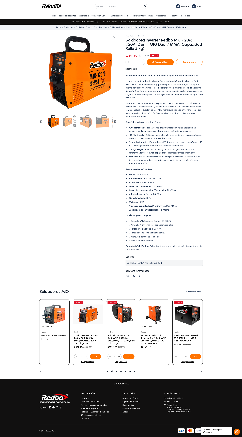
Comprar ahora (87, 362)
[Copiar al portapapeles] (140, 276)
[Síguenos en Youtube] (57, 407)
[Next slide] (114, 121)
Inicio (58, 27)
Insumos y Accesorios (132, 408)
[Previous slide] (41, 121)
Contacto (85, 418)
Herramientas (128, 405)
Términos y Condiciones (91, 415)
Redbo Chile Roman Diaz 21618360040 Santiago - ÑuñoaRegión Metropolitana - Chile (179, 408)
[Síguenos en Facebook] (53, 407)
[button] (100, 16)
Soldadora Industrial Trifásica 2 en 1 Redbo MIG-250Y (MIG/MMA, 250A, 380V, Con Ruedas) (154, 339)
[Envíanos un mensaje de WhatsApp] (237, 432)
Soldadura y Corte (83, 27)
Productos (68, 27)
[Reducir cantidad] (128, 62)
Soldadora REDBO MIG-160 (54, 335)
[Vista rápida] (64, 314)
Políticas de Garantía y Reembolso (95, 412)
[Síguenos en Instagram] (50, 407)
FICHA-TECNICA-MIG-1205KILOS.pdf (146, 263)
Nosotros (85, 398)
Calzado (126, 412)
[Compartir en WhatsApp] (134, 276)
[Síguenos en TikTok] (60, 407)
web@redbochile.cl (175, 398)
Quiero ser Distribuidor (90, 401)
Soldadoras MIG (100, 27)
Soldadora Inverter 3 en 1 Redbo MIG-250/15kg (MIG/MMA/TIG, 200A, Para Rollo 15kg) (121, 339)
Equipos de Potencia (131, 401)
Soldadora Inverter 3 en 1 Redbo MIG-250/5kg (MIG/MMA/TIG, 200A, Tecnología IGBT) (86, 339)
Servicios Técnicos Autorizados (94, 405)
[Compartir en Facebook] (128, 276)
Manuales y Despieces (90, 408)
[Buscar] (145, 6)
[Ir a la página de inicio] (51, 6)
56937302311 (173, 401)
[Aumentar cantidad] (142, 62)
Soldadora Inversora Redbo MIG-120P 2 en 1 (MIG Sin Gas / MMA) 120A (187, 338)
